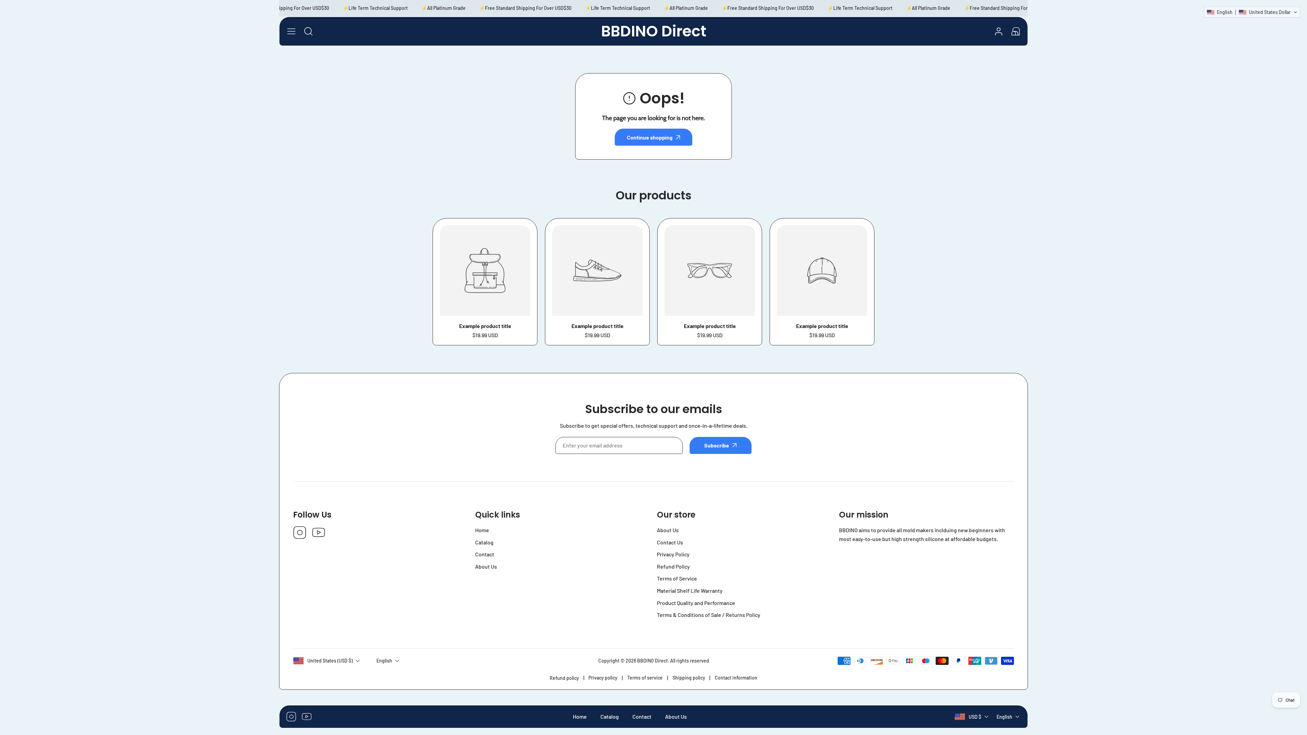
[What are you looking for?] (308, 31)
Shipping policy (689, 678)
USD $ (975, 717)
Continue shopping (650, 137)
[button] (1016, 31)
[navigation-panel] (291, 31)
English (1004, 717)
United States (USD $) (330, 661)
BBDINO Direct (652, 661)
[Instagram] (300, 533)
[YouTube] (318, 533)
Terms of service (645, 678)
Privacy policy (602, 678)
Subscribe (716, 445)
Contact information (736, 678)
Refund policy (564, 678)
